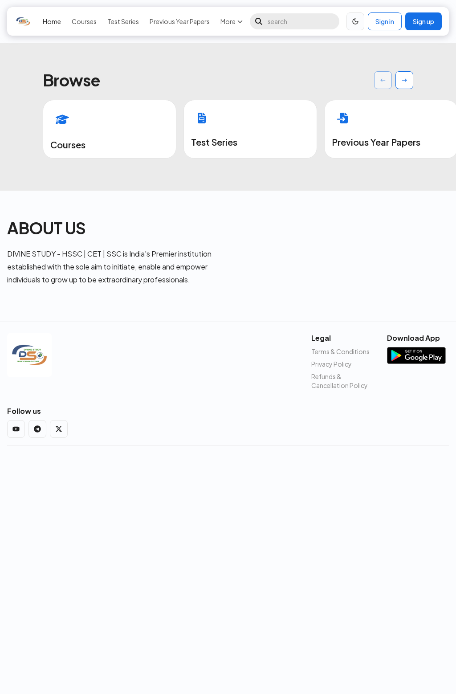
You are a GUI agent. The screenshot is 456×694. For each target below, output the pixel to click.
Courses (84, 21)
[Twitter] (59, 429)
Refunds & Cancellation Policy (339, 380)
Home (52, 21)
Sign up (423, 21)
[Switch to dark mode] (355, 21)
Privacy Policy (331, 364)
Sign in (384, 21)
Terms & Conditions (340, 351)
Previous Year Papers (180, 21)
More (228, 21)
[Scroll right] (404, 80)
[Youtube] (16, 429)
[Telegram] (37, 429)
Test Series (123, 21)
